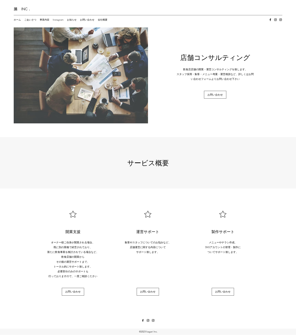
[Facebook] (270, 19)
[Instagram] (275, 19)
